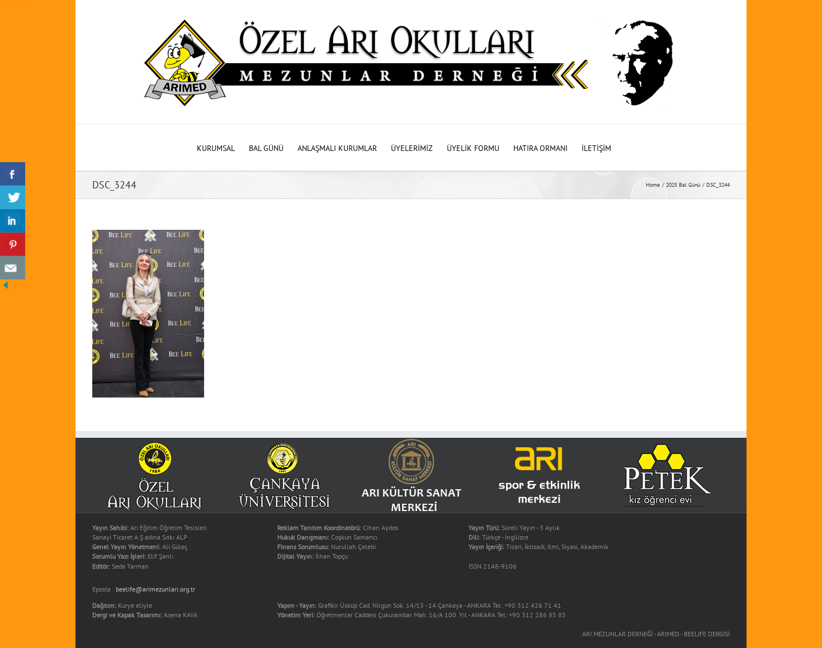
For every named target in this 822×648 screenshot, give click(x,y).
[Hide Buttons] (5, 285)
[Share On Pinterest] (12, 244)
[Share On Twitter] (12, 197)
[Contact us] (12, 268)
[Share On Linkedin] (12, 221)
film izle (13, 6)
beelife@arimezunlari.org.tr (155, 589)
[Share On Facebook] (12, 174)
